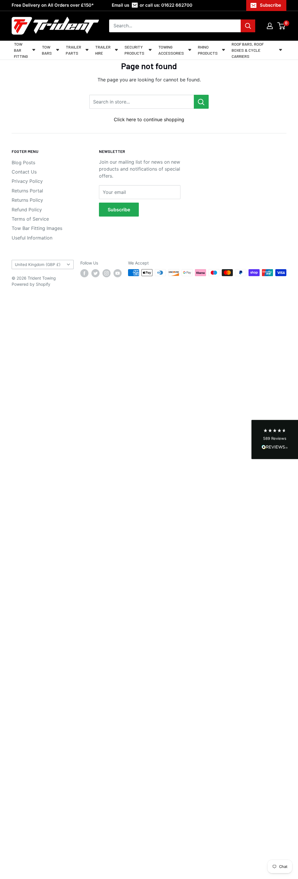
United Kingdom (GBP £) (38, 264)
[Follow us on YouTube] (117, 273)
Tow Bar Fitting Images (37, 228)
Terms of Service (30, 219)
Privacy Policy (27, 181)
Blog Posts (23, 162)
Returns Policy (27, 200)
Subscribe (270, 5)
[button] (274, 439)
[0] (281, 25)
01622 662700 (176, 5)
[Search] (248, 25)
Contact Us (24, 172)
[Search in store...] (201, 102)
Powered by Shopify (31, 284)
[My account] (270, 26)
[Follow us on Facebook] (84, 273)
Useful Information (32, 238)
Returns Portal (27, 191)
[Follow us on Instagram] (106, 273)
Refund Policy (27, 209)
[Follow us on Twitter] (95, 273)
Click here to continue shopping (149, 119)
